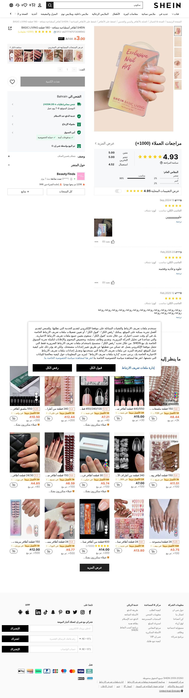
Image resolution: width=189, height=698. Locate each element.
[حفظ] (12, 82)
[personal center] (39, 5)
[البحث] (50, 5)
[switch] (118, 191)
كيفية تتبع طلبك (154, 641)
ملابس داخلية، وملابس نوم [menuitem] (74, 14)
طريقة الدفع (132, 610)
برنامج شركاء (177, 636)
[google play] (20, 614)
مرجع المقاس (154, 628)
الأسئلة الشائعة (131, 614)
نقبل (91, 665)
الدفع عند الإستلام (130, 619)
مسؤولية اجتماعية (175, 628)
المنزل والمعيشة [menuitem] (49, 14)
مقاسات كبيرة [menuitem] (131, 14)
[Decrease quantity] (74, 69)
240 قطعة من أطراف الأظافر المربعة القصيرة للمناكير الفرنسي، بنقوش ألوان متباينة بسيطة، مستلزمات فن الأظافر (59, 408)
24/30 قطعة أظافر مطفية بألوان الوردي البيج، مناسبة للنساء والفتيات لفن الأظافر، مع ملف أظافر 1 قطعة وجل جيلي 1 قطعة (24, 475)
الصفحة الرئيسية (174, 21)
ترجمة (179, 221)
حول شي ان (177, 610)
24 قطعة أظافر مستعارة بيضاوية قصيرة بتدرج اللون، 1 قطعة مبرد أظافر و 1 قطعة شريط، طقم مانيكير (59, 541)
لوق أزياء (179, 623)
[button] (17, 5)
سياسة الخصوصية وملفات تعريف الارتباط (146, 682)
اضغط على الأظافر (107, 21)
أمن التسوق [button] (69, 132)
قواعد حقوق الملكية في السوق (150, 686)
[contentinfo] (47, 671)
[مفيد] (113, 242)
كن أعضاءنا (178, 619)
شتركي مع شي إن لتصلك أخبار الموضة (75, 622)
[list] (63, 612)
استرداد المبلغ (154, 623)
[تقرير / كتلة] (96, 242)
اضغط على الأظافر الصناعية (83, 21)
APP (27, 605)
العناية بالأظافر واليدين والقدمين (132, 21)
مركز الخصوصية (176, 682)
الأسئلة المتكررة (153, 632)
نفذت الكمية (53, 81)
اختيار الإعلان (107, 686)
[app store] (27, 614)
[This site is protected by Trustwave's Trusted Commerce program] (90, 678)
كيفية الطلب (155, 610)
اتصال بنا (179, 614)
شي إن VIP (155, 636)
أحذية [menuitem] (34, 14)
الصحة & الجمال (157, 21)
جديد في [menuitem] (163, 14)
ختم (118, 686)
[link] (32, 5)
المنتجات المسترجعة (151, 619)
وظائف (180, 632)
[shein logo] (167, 5)
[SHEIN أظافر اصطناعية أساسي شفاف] (78, 56)
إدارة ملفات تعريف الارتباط (111, 682)
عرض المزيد (94, 567)
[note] (95, 424)
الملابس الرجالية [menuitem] (100, 14)
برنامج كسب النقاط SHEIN (129, 628)
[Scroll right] (10, 14)
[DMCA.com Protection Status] (81, 678)
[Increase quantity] (60, 69)
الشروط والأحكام (175, 686)
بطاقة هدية (133, 623)
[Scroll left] (15, 14)
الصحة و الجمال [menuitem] (20, 14)
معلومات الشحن (153, 614)
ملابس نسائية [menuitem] (148, 14)
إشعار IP (128, 686)
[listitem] (78, 56)
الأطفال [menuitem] (116, 14)
